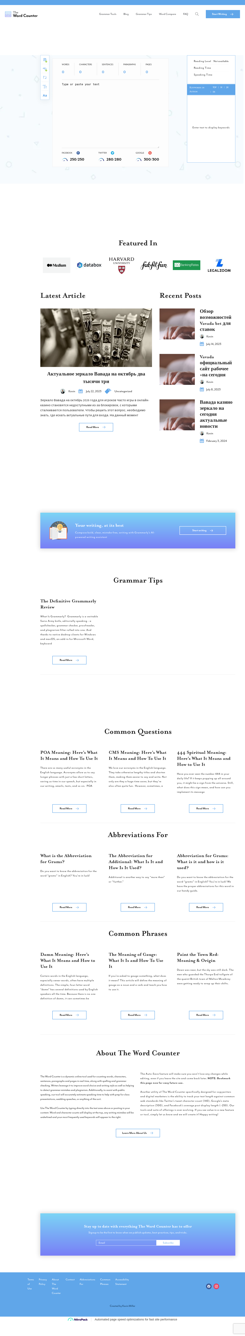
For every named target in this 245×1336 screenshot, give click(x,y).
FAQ (185, 14)
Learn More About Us (134, 1133)
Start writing (199, 530)
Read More (92, 427)
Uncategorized (123, 391)
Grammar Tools (107, 14)
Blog (126, 14)
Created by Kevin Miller (122, 1306)
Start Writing (219, 14)
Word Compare (167, 14)
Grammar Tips (144, 14)
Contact (70, 1279)
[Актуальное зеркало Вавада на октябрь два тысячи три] (96, 337)
